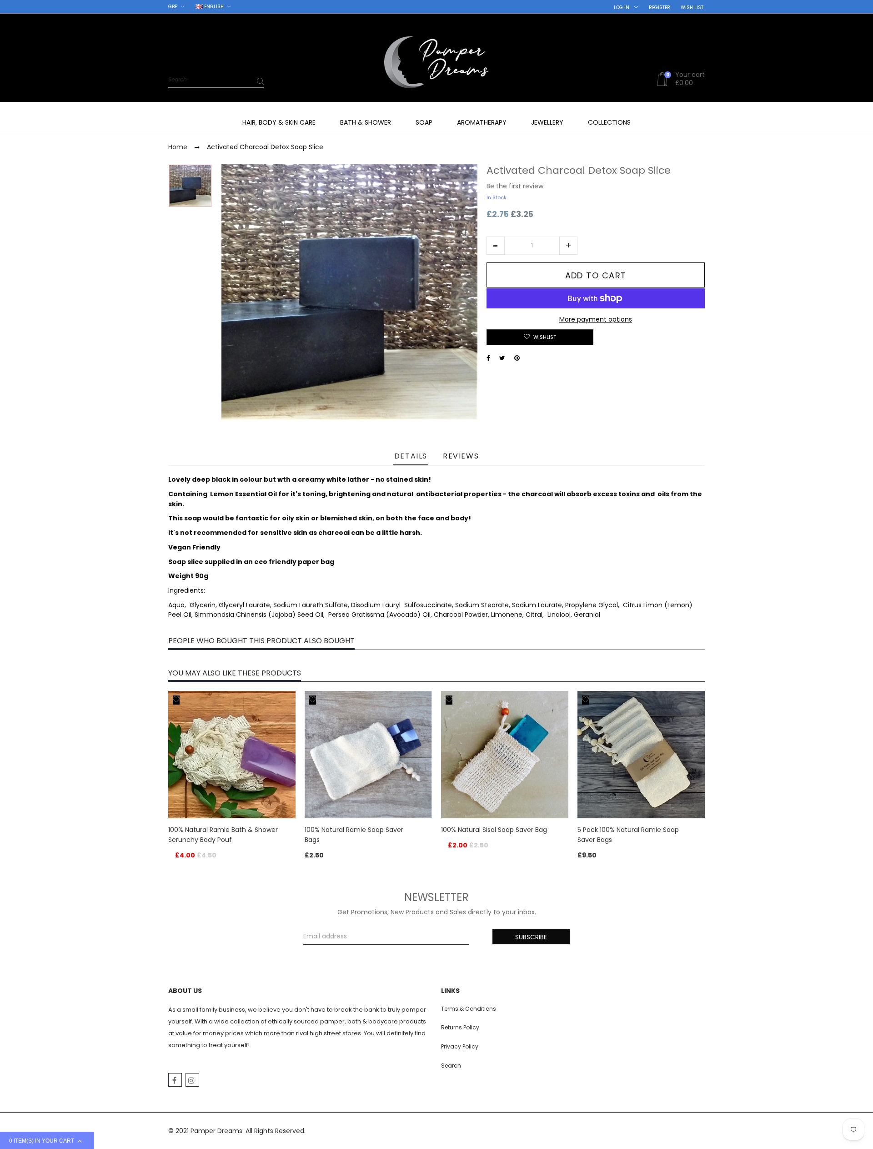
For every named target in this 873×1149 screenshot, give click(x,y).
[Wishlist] (176, 700)
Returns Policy (460, 1027)
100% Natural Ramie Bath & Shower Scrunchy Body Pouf (223, 834)
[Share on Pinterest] (517, 358)
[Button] (286, 831)
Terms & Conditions (468, 1009)
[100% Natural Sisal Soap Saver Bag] (504, 754)
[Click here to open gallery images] (470, 175)
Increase (568, 246)
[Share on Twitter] (502, 358)
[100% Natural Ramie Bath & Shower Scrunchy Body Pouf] (232, 754)
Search (451, 1065)
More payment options (595, 319)
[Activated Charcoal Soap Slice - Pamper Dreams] (190, 185)
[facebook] (175, 1080)
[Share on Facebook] (488, 358)
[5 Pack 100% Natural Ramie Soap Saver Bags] (641, 754)
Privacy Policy (459, 1046)
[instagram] (192, 1080)
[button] (496, 246)
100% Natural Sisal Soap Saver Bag (494, 829)
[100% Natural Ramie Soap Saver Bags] (368, 754)
